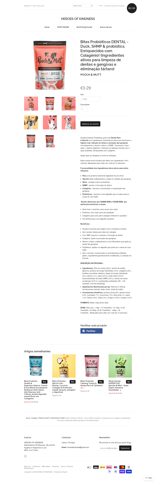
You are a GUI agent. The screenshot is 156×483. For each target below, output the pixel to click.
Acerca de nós (106, 27)
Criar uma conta (38, 5)
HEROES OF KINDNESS (78, 19)
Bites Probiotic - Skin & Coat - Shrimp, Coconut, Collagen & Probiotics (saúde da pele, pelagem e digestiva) (63, 386)
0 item (101, 5)
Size (82, 94)
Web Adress (46, 466)
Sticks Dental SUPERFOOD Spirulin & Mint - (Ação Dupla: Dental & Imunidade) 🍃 (118, 385)
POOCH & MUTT (90, 74)
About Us (27, 466)
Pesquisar (55, 466)
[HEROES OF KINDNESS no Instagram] (25, 456)
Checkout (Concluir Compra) (114, 5)
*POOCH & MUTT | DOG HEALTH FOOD (51, 418)
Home (46, 27)
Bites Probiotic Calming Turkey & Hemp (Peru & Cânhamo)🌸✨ (91, 384)
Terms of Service (67, 466)
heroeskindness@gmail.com (78, 447)
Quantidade (84, 104)
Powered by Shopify (60, 472)
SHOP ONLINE (63, 27)
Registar (27, 5)
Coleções (34, 418)
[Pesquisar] (92, 5)
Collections (36, 466)
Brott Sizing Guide (84, 27)
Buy (44, 382)
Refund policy (29, 468)
